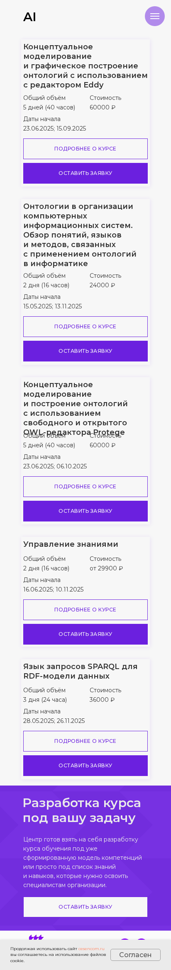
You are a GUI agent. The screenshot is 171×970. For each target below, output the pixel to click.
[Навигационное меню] (154, 16)
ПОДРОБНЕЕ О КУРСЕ (85, 149)
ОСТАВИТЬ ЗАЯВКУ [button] (85, 173)
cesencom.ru (91, 948)
